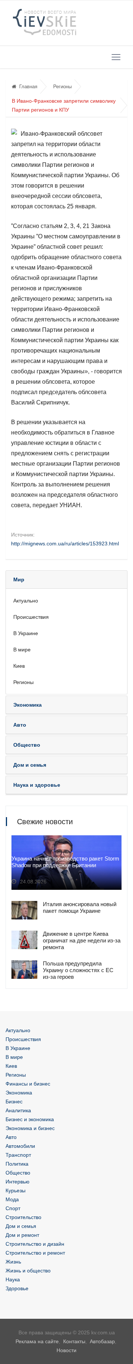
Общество (18, 1173)
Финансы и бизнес (28, 1084)
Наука (13, 1279)
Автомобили (20, 1146)
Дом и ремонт (22, 1235)
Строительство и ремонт (35, 1253)
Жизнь (13, 1262)
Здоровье (17, 1288)
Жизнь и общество (28, 1271)
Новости (66, 1350)
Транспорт (18, 1155)
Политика (17, 1164)
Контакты (74, 1341)
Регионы (62, 86)
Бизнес (14, 1101)
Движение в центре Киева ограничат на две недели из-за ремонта (81, 940)
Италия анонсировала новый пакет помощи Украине (79, 907)
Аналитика (18, 1110)
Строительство (23, 1217)
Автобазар (102, 1341)
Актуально (25, 601)
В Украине (25, 633)
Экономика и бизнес (30, 1128)
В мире (22, 650)
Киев (19, 666)
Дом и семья (21, 1226)
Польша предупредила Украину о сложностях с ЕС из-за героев (78, 970)
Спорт (13, 1208)
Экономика (19, 1093)
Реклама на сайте (37, 1341)
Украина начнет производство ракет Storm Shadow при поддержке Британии (65, 861)
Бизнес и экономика (30, 1119)
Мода (12, 1199)
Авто (11, 1137)
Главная (28, 86)
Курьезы (15, 1190)
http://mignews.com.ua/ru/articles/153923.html (65, 543)
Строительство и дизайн (35, 1244)
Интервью (18, 1182)
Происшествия (31, 617)
